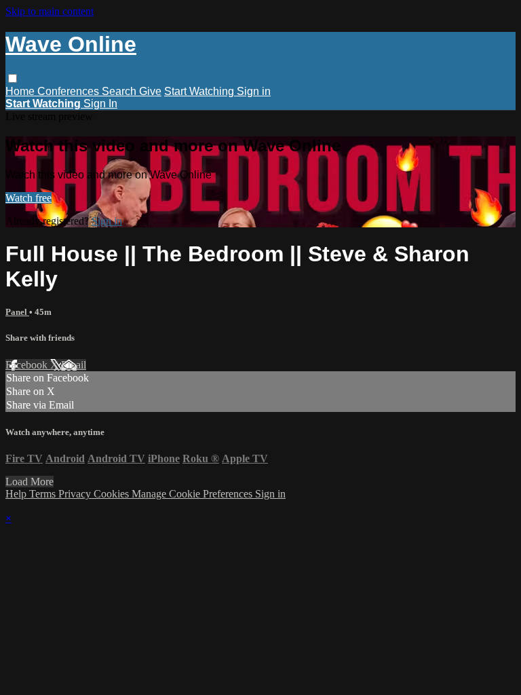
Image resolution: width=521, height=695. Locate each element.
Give (150, 91)
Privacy (76, 494)
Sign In (100, 103)
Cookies (113, 494)
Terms (43, 494)
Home (21, 91)
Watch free (28, 198)
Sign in (254, 91)
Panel (17, 312)
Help (17, 494)
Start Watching (200, 91)
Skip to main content (49, 11)
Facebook (27, 365)
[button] (12, 78)
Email (73, 365)
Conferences (69, 91)
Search (120, 91)
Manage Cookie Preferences (193, 494)
